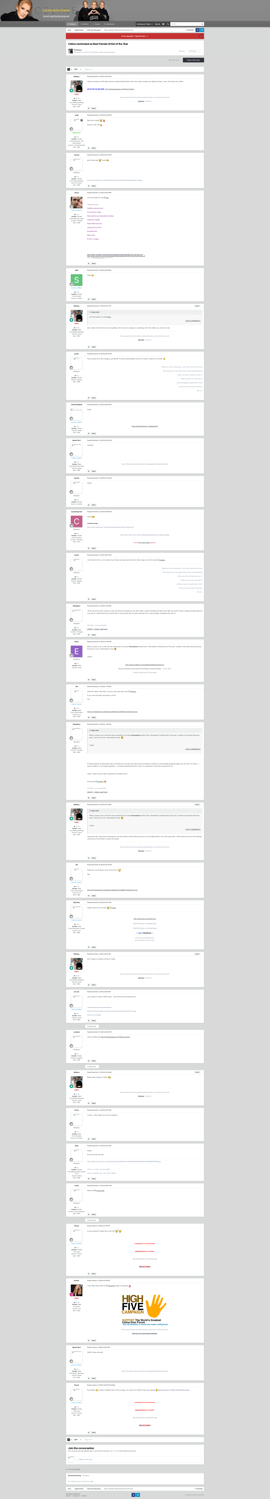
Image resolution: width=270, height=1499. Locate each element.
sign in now (114, 1451)
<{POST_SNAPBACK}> (193, 321)
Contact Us (76, 1496)
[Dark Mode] (168, 24)
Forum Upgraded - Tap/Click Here (133, 36)
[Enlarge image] (101, 120)
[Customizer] (163, 24)
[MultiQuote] (88, 108)
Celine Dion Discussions (107, 52)
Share (182, 51)
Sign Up (157, 24)
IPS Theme (69, 1494)
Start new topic (174, 60)
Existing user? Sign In (144, 24)
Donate (97, 24)
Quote (94, 108)
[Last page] (80, 69)
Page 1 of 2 (88, 69)
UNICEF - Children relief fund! (97, 629)
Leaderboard (110, 24)
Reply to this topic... (86, 1459)
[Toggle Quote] (90, 312)
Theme (68, 1496)
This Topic (194, 24)
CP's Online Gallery (144, 542)
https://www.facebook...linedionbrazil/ (145, 426)
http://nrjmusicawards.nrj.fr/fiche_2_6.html (119, 89)
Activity (85, 24)
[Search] (202, 24)
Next (76, 69)
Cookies (84, 1496)
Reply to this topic (193, 60)
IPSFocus (77, 1494)
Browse (72, 24)
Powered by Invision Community (194, 1495)
